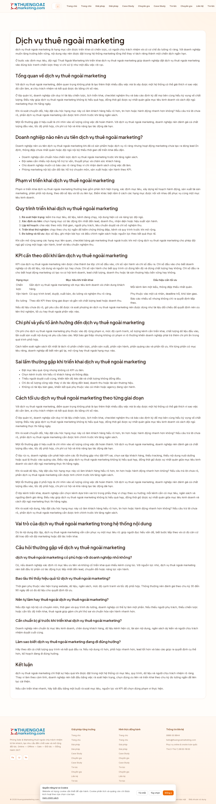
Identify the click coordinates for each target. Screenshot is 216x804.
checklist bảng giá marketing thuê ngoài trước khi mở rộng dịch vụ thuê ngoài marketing (126, 240)
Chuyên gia (144, 6)
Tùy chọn (155, 793)
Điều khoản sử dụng (197, 799)
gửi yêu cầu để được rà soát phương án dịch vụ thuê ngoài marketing (86, 307)
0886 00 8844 (173, 735)
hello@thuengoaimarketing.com (181, 740)
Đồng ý (168, 793)
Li (19, 757)
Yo (26, 757)
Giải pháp (100, 6)
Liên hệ (200, 6)
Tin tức (173, 6)
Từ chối (142, 793)
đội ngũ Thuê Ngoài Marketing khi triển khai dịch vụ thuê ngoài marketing (92, 60)
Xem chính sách (50, 798)
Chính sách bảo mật (177, 799)
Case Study (128, 6)
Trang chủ (72, 6)
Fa (13, 757)
